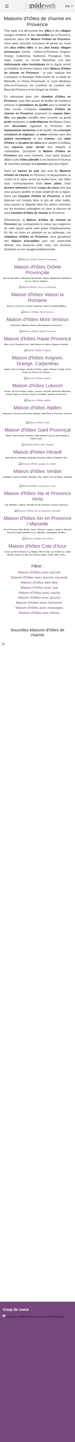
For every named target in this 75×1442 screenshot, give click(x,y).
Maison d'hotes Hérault (37, 452)
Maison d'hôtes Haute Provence (37, 338)
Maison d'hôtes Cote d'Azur (37, 546)
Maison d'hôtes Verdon (37, 471)
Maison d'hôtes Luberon (37, 385)
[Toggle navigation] (6, 6)
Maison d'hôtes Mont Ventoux (37, 319)
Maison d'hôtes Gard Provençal (38, 430)
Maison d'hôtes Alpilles (38, 407)
